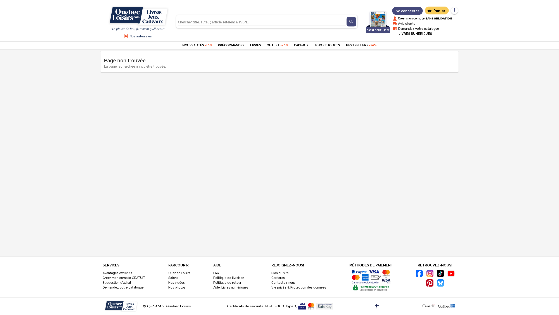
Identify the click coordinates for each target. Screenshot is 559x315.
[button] (429, 305)
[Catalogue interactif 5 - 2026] (377, 17)
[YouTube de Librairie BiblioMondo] (451, 274)
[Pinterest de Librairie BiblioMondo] (429, 283)
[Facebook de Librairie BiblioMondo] (419, 274)
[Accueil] (137, 16)
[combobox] (262, 21)
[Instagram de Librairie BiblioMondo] (429, 274)
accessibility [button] (376, 306)
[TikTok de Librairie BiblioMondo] (440, 274)
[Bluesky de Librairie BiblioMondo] (440, 283)
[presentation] (351, 21)
